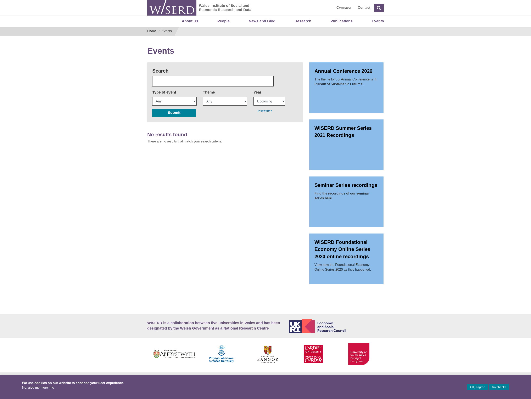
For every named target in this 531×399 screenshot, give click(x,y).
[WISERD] (171, 8)
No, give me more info (38, 387)
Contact (364, 7)
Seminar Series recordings (345, 185)
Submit (174, 113)
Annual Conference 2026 (343, 71)
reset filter (264, 111)
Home (152, 31)
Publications (341, 21)
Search (160, 71)
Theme (209, 92)
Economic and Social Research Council (336, 326)
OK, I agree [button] (477, 387)
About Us (190, 21)
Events (378, 21)
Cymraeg (343, 7)
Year (257, 92)
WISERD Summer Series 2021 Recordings (343, 131)
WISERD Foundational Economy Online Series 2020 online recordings (342, 249)
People (223, 21)
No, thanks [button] (499, 387)
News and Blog (262, 21)
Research (303, 21)
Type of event (164, 92)
